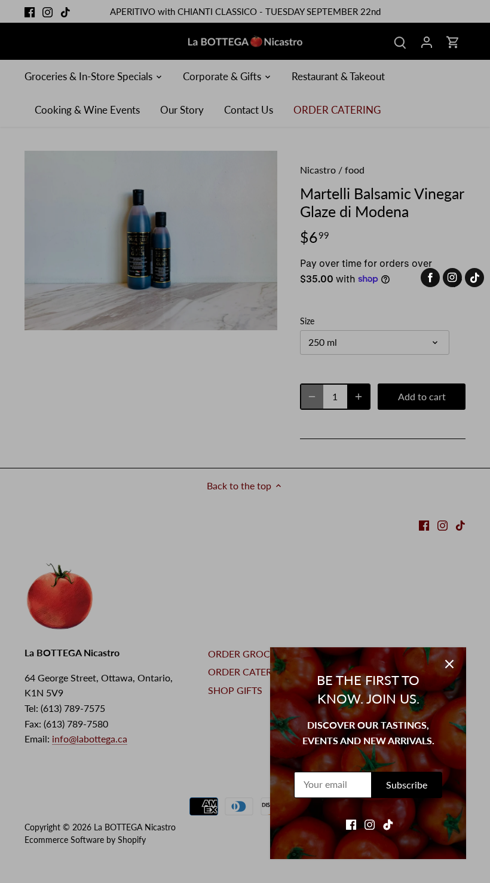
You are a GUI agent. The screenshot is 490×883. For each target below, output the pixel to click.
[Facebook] (351, 823)
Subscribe (406, 784)
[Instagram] (370, 823)
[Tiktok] (388, 823)
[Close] (449, 664)
